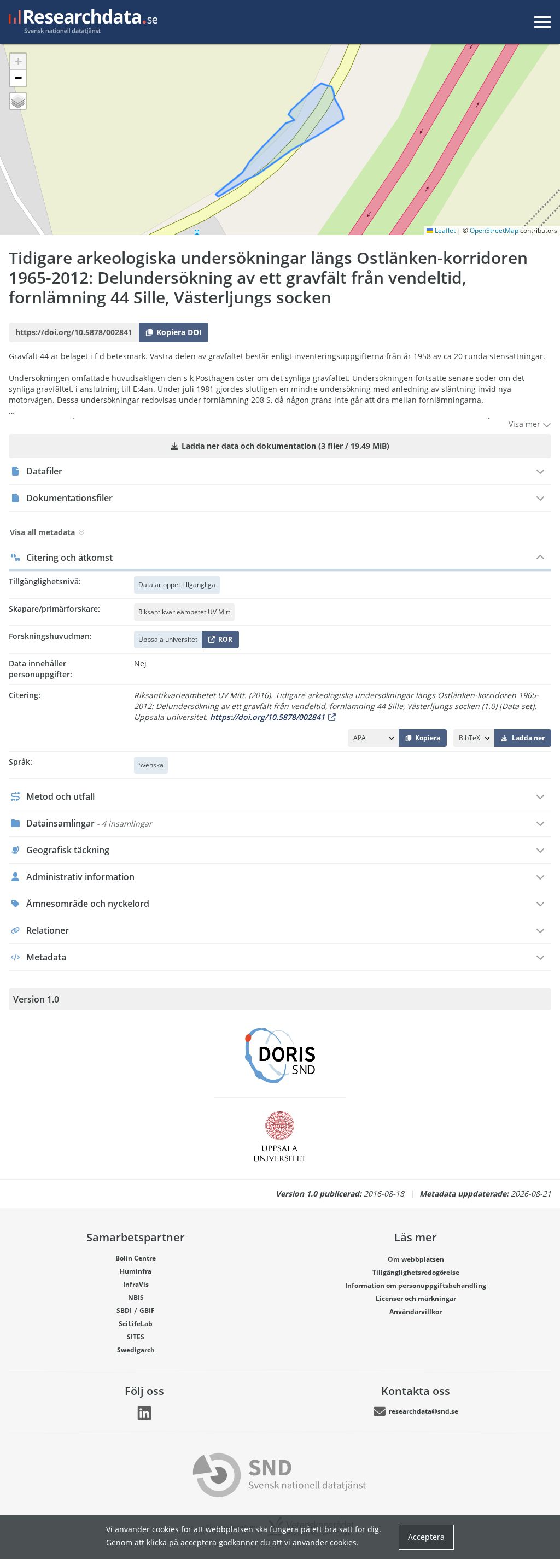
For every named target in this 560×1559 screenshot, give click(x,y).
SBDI (124, 1310)
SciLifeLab (136, 1323)
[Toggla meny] (542, 21)
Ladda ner (528, 737)
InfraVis (136, 1284)
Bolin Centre (135, 1258)
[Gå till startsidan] (81, 21)
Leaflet (444, 230)
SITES (135, 1336)
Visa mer (525, 424)
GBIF (147, 1310)
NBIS (136, 1297)
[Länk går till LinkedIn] (144, 1413)
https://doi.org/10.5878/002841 (267, 717)
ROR (223, 641)
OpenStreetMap (494, 230)
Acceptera (426, 1537)
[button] (18, 62)
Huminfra (135, 1271)
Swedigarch (136, 1350)
